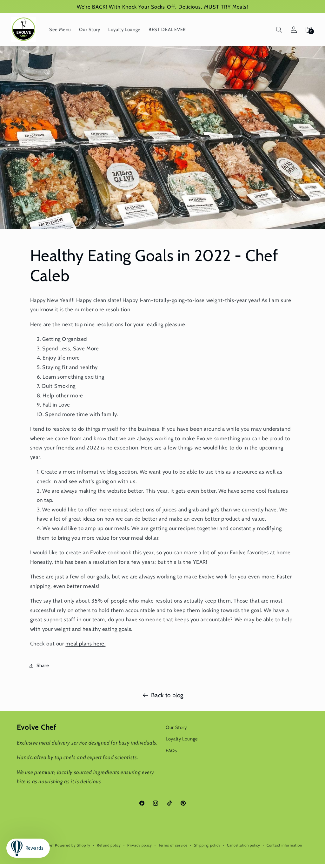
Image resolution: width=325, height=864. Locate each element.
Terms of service (173, 845)
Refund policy (109, 845)
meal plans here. (85, 643)
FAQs (171, 750)
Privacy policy (139, 845)
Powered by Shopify (72, 845)
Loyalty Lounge (182, 739)
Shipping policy (207, 845)
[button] (279, 29)
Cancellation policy (243, 845)
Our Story (176, 727)
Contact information (284, 845)
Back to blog (167, 695)
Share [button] (42, 665)
